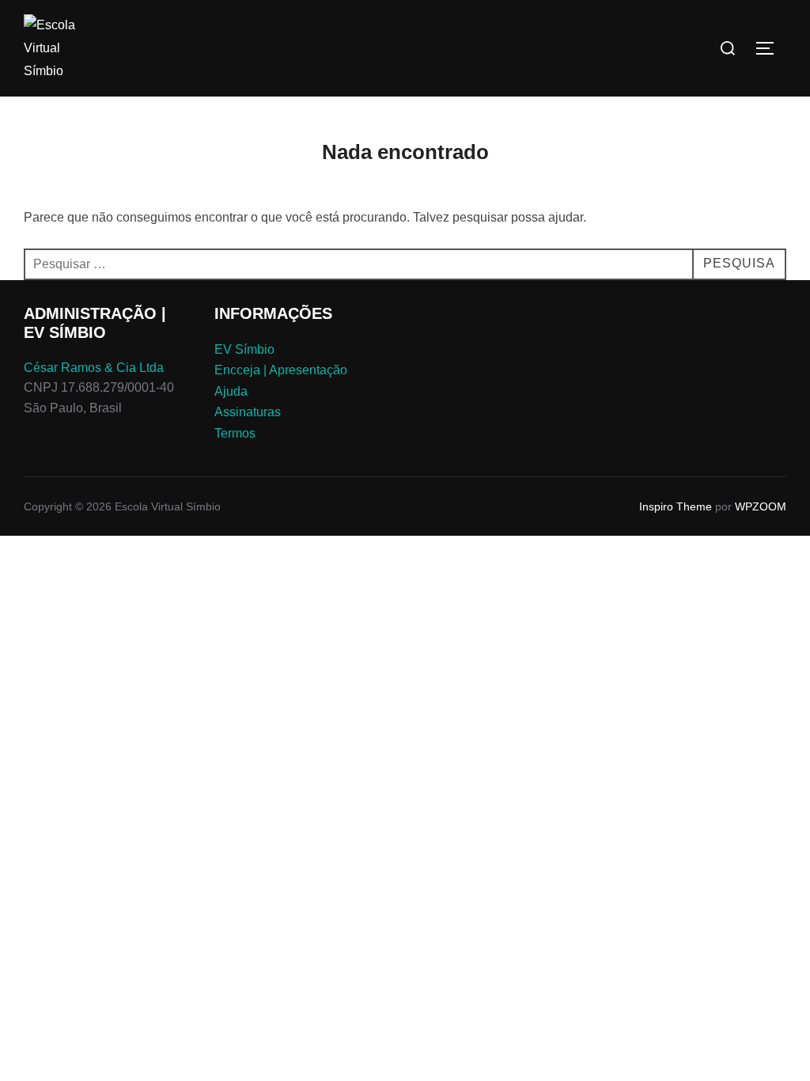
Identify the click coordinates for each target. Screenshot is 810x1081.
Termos (234, 433)
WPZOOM (760, 506)
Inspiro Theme (675, 506)
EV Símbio (244, 349)
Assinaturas (247, 412)
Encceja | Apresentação (280, 370)
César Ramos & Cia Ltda (94, 367)
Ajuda (231, 391)
